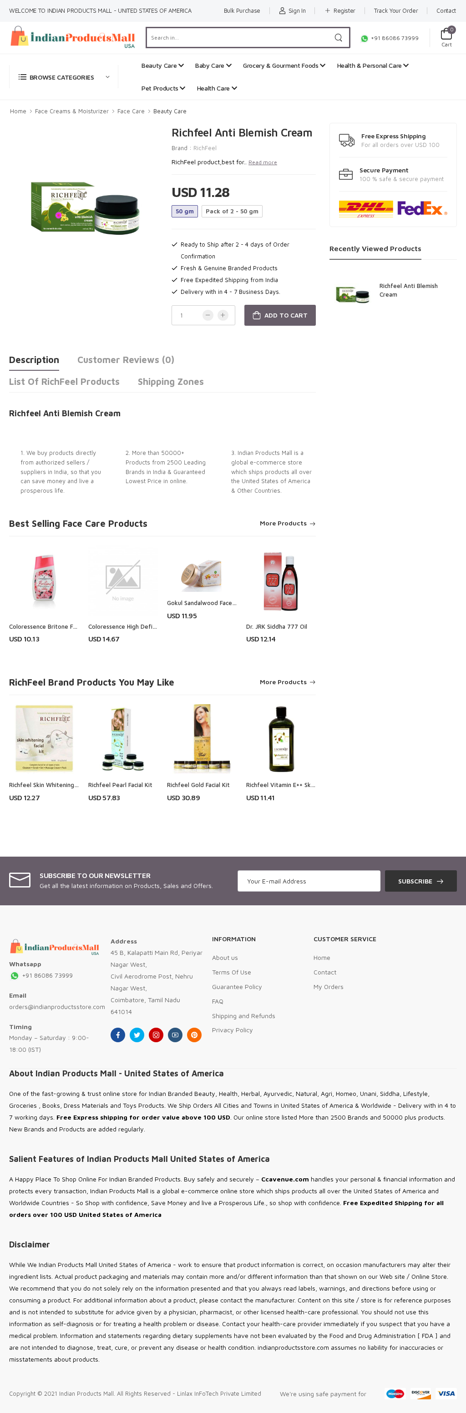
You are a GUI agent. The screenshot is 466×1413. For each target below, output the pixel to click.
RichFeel (205, 147)
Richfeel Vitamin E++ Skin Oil (285, 784)
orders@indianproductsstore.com (57, 1006)
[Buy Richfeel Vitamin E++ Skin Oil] (281, 739)
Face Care (131, 111)
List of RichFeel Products (64, 381)
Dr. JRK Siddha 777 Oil (276, 626)
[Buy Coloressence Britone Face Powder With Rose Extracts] (44, 580)
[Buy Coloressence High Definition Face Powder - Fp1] (123, 580)
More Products (283, 523)
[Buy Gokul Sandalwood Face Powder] (202, 568)
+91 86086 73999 (394, 38)
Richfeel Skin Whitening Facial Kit (54, 784)
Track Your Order (396, 10)
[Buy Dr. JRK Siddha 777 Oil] (281, 580)
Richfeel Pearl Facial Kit (120, 784)
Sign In (297, 10)
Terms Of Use (231, 972)
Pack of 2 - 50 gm (232, 211)
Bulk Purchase (242, 10)
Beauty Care (160, 65)
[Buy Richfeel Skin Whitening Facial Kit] (44, 739)
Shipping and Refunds (243, 1015)
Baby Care (210, 65)
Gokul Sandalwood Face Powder (211, 602)
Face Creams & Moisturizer (72, 111)
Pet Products (161, 88)
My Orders (329, 986)
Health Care (214, 88)
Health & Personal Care (370, 65)
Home (18, 111)
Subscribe (415, 881)
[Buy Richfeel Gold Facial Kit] (202, 739)
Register (344, 10)
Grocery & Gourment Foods (281, 65)
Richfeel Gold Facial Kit (198, 784)
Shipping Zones (171, 381)
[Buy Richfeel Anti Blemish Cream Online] (352, 291)
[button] (63, 76)
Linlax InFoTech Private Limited (219, 1393)
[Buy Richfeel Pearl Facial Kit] (123, 739)
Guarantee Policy (237, 986)
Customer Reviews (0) (125, 359)
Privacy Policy (232, 1030)
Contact (446, 10)
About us (225, 957)
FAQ (217, 1001)
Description (34, 359)
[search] (338, 37)
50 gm (185, 211)
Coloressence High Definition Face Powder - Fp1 (155, 626)
